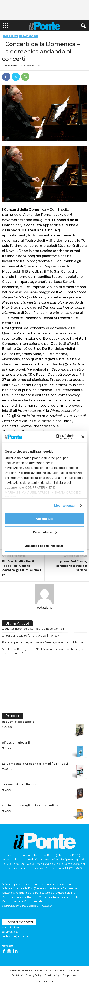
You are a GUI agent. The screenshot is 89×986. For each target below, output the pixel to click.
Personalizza (42, 532)
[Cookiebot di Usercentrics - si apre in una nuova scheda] (56, 437)
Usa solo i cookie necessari (44, 545)
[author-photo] (44, 594)
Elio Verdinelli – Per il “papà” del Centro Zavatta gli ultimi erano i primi (21, 567)
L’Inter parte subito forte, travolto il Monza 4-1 (32, 635)
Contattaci (17, 975)
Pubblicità (73, 970)
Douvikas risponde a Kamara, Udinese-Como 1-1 (34, 628)
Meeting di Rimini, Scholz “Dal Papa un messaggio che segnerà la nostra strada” (44, 651)
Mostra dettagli (65, 505)
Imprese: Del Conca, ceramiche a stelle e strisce (71, 565)
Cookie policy (51, 975)
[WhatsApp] (25, 77)
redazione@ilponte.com (18, 936)
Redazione (41, 970)
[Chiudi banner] (82, 436)
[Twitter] (16, 77)
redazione (11, 65)
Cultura (11, 36)
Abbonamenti (57, 970)
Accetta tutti (44, 518)
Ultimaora (29, 36)
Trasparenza (69, 975)
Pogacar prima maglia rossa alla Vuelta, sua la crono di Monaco (44, 642)
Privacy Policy (33, 975)
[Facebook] (6, 77)
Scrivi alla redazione (21, 970)
